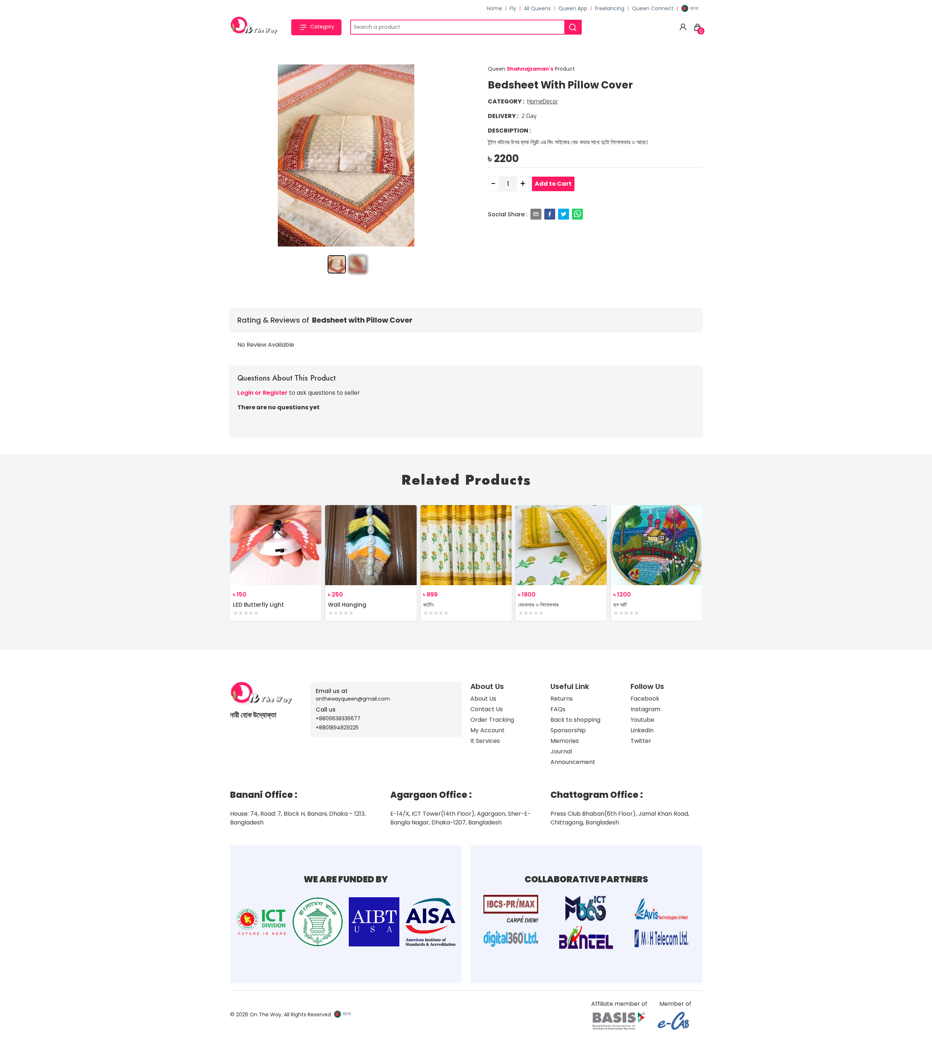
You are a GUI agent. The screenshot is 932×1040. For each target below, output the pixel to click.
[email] (535, 214)
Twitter (641, 741)
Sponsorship (568, 730)
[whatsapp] (577, 214)
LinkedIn (642, 730)
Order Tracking (492, 720)
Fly (513, 8)
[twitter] (563, 214)
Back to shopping (575, 720)
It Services (485, 741)
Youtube (642, 720)
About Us (483, 698)
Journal (561, 751)
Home (494, 8)
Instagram (645, 709)
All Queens (537, 8)
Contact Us (486, 709)
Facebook (645, 698)
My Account (487, 730)
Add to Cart (553, 184)
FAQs (557, 709)
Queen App (572, 8)
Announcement (572, 762)
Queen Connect (653, 8)
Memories (564, 741)
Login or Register (262, 393)
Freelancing (609, 8)
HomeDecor (542, 101)
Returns (561, 698)
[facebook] (549, 214)
